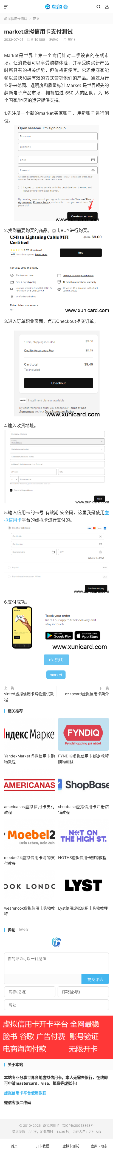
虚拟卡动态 (99, 1146)
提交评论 (95, 979)
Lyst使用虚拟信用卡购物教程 (83, 908)
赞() (69, 39)
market (56, 674)
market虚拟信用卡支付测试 (38, 31)
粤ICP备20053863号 (78, 1125)
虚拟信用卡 (56, 7)
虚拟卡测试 (71, 1146)
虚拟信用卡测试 (15, 19)
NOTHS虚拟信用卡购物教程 (82, 857)
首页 (14, 1146)
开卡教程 (42, 1146)
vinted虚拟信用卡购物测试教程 (29, 696)
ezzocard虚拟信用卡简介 (87, 693)
